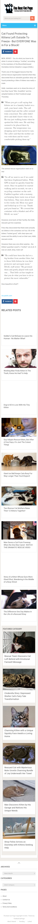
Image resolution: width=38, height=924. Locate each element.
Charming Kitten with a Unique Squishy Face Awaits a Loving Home (18, 733)
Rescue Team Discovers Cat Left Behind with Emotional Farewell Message (17, 659)
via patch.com (6, 296)
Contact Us (6, 899)
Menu (4, 25)
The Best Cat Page (9, 916)
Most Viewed (11, 921)
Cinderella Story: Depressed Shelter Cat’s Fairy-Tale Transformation (17, 696)
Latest (30, 921)
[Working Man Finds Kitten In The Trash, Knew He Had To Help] (19, 358)
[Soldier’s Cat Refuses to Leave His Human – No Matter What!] (19, 323)
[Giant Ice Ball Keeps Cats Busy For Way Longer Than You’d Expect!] (19, 462)
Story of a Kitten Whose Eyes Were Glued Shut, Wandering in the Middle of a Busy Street (19, 579)
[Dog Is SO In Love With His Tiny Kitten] (19, 393)
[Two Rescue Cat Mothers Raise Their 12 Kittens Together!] (19, 495)
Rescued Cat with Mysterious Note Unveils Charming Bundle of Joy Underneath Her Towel (18, 770)
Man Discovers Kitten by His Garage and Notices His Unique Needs (17, 807)
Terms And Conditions (10, 907)
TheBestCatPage (19, 918)
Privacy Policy (7, 903)
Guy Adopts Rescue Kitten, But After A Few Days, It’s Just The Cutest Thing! (19, 442)
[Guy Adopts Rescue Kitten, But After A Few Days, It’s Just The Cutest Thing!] (19, 427)
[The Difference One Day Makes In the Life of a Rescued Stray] (19, 599)
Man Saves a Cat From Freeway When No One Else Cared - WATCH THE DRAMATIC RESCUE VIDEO (18, 545)
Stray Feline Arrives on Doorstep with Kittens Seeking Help (18, 845)
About (5, 896)
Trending (22, 921)
